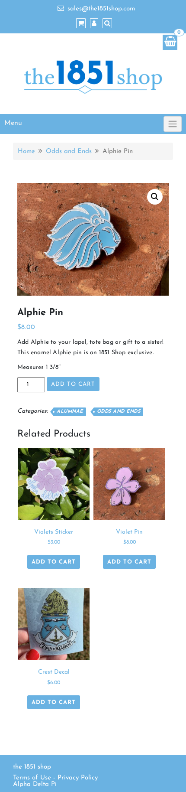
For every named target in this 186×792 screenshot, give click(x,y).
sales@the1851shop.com (101, 9)
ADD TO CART (73, 384)
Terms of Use (32, 778)
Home (26, 151)
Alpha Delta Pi (35, 784)
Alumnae (70, 411)
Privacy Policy (78, 778)
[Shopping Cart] (170, 42)
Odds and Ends (69, 151)
